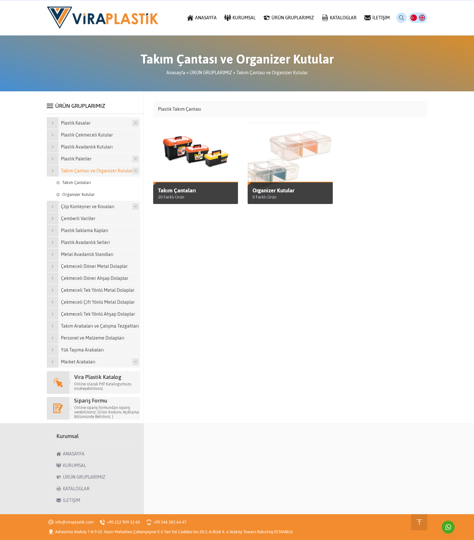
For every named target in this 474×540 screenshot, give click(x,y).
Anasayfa (175, 72)
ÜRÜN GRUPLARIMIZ (211, 72)
